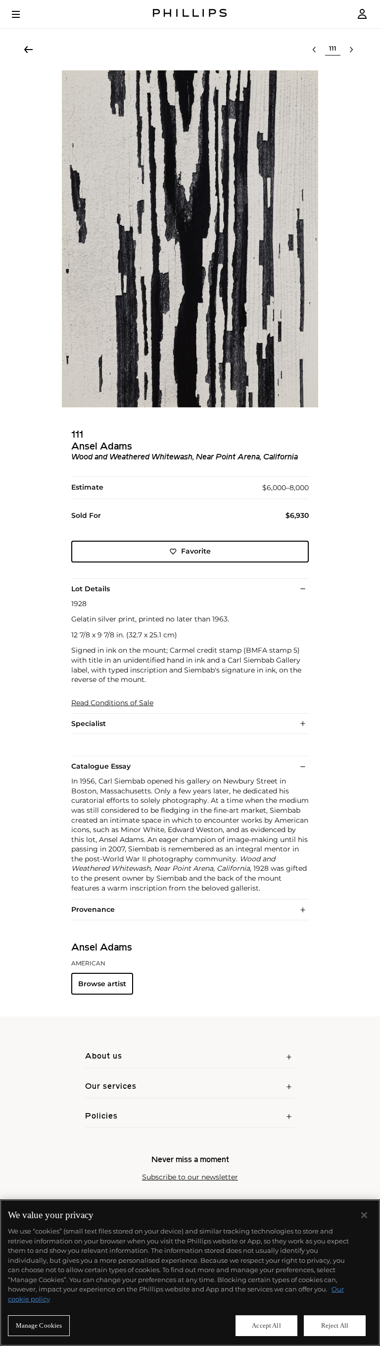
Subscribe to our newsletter (190, 1177)
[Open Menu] (23, 14)
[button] (190, 238)
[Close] (364, 1215)
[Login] (362, 14)
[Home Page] (190, 14)
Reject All (334, 1325)
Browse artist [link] (102, 983)
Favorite (196, 551)
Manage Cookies (39, 1325)
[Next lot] (351, 49)
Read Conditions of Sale (112, 703)
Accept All (266, 1325)
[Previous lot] (314, 49)
